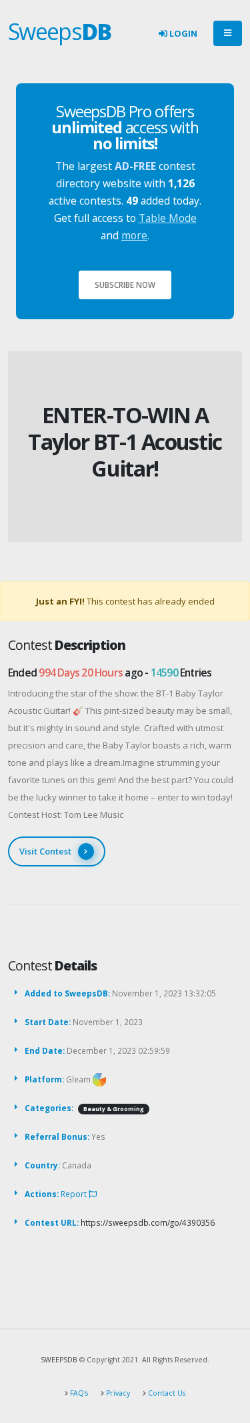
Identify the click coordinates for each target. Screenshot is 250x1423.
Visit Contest (45, 851)
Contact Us (165, 1393)
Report (75, 1193)
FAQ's (78, 1393)
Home (101, 394)
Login (182, 33)
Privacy (117, 1393)
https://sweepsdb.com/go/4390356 (148, 1222)
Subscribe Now (125, 284)
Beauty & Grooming (113, 1109)
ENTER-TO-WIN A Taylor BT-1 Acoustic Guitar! (125, 441)
